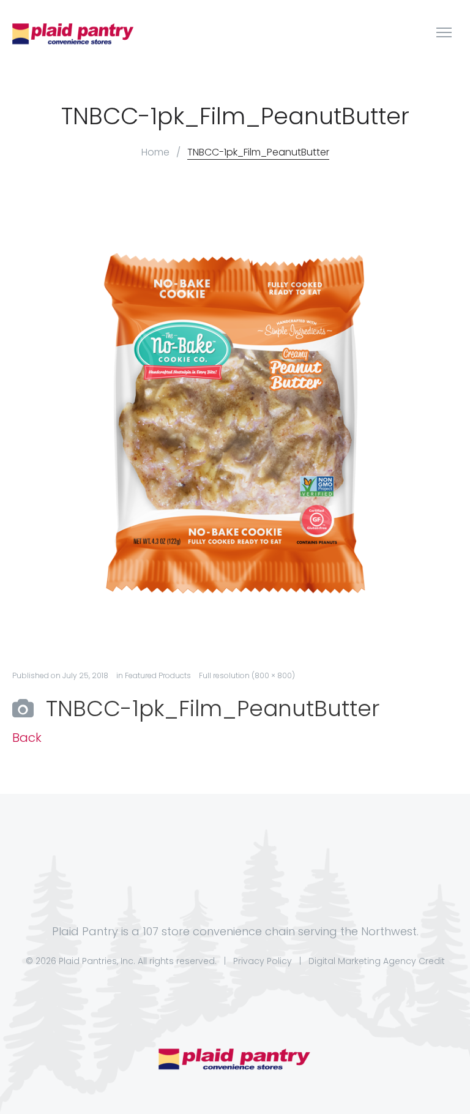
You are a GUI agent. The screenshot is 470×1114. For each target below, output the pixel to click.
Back (27, 737)
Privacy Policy (262, 961)
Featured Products (158, 675)
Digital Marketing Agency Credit (376, 961)
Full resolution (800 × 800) (247, 675)
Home (155, 152)
